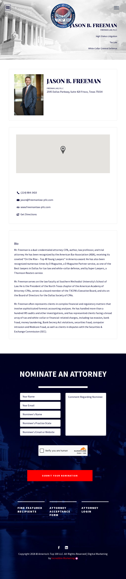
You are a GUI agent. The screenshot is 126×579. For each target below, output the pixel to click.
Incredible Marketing (63, 558)
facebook (59, 549)
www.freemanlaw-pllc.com (36, 207)
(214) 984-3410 (29, 192)
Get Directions (29, 214)
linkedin (66, 549)
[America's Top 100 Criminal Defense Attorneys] (63, 15)
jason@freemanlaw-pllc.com (37, 199)
